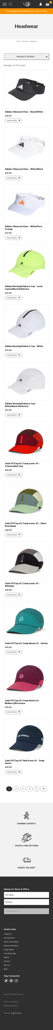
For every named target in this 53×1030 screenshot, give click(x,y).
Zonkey (18, 1013)
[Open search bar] (10, 4)
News (6, 969)
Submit (8, 919)
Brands (6, 957)
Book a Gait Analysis (11, 942)
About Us (7, 961)
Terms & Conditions (11, 1001)
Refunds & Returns (11, 1006)
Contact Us (8, 934)
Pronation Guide (10, 953)
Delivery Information (11, 945)
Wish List (7, 965)
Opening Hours (9, 938)
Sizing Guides (9, 949)
